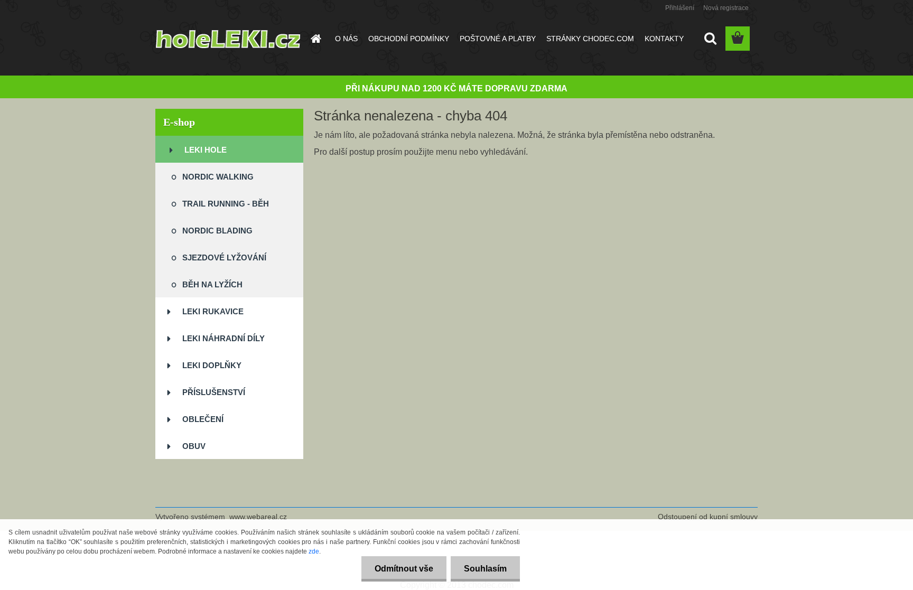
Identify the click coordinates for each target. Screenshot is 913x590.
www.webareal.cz (258, 516)
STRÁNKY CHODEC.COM (590, 38)
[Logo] (228, 39)
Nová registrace (726, 8)
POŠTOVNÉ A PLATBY (498, 38)
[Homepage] (315, 38)
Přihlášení (679, 8)
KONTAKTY (664, 38)
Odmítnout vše (404, 568)
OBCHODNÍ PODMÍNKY (408, 38)
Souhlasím (485, 568)
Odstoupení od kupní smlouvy (708, 516)
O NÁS (346, 38)
